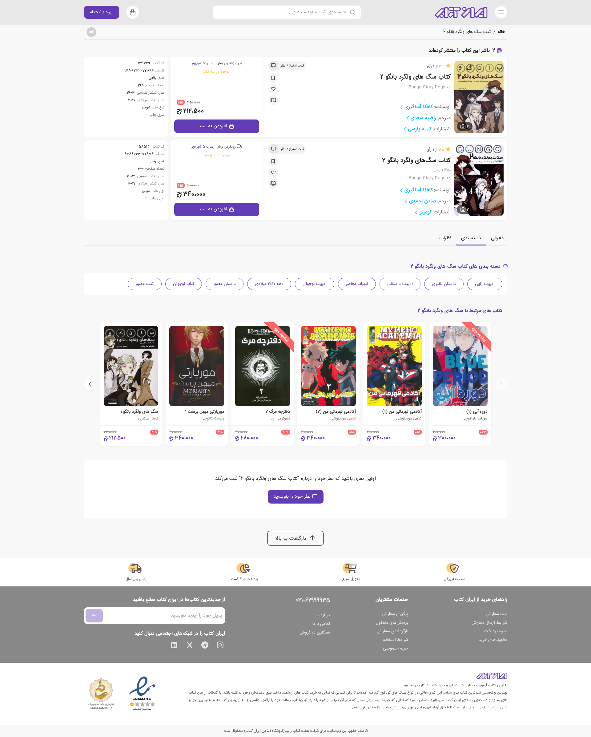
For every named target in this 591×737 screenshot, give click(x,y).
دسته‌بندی (471, 238)
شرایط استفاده (395, 640)
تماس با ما (321, 624)
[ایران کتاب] (461, 12)
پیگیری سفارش (395, 614)
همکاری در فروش (315, 632)
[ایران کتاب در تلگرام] (205, 646)
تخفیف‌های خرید (493, 640)
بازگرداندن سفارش (392, 631)
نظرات (445, 238)
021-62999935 (313, 600)
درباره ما (323, 615)
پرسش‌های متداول (392, 622)
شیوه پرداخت (495, 631)
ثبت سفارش (496, 614)
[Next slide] (90, 384)
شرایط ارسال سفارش (489, 622)
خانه (501, 32)
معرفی (497, 238)
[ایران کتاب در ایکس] (189, 646)
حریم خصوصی (395, 648)
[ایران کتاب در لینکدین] (174, 646)
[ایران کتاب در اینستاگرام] (220, 646)
